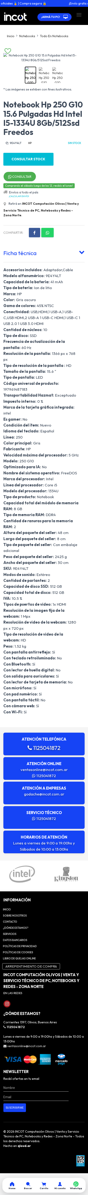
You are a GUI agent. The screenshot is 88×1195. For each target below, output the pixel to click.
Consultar (21, 176)
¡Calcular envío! (19, 196)
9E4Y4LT (15, 143)
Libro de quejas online (19, 958)
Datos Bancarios (15, 940)
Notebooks (27, 36)
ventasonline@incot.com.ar (44, 769)
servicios (9, 934)
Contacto (10, 921)
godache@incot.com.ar (44, 794)
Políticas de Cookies (18, 952)
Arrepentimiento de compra (31, 966)
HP (30, 143)
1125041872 (46, 747)
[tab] (44, 252)
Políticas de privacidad (20, 946)
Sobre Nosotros (15, 915)
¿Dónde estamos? (15, 927)
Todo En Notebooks (54, 36)
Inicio (10, 36)
